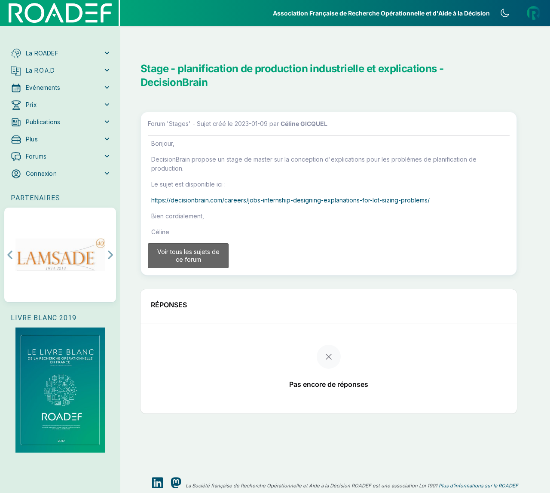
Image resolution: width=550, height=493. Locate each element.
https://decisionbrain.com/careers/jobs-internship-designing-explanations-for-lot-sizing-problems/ (290, 200)
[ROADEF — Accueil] (60, 13)
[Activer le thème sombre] (505, 13)
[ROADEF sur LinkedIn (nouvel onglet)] (157, 483)
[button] (60, 53)
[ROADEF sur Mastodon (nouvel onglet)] (176, 483)
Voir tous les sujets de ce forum (188, 255)
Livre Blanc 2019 (43, 318)
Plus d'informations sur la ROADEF (478, 486)
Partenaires (35, 198)
